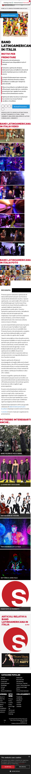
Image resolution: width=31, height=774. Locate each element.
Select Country (9, 51)
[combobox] (7, 133)
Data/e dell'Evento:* (10, 34)
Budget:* (6, 73)
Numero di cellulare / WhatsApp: (14, 137)
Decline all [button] (22, 767)
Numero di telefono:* (10, 130)
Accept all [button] (8, 767)
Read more (22, 763)
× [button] (29, 756)
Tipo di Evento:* (8, 27)
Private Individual (20, 100)
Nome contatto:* (9, 107)
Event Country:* (8, 49)
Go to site (26, 2)
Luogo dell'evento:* (10, 54)
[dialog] (15, 764)
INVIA (25, 184)
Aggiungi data (8, 40)
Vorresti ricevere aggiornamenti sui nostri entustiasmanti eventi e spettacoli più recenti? (15, 154)
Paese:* (6, 143)
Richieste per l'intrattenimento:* (14, 80)
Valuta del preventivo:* (11, 66)
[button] (15, 771)
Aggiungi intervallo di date (22, 40)
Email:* (5, 123)
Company (8, 100)
